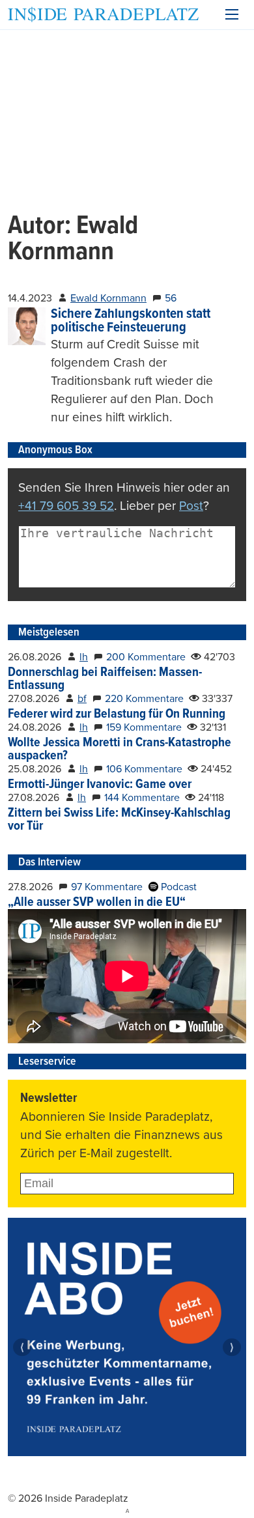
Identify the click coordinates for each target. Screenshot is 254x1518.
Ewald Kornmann (108, 298)
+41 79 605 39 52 (66, 505)
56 (170, 298)
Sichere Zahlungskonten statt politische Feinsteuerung (130, 321)
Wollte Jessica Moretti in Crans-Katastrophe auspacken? (119, 750)
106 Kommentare (144, 769)
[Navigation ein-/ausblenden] (232, 14)
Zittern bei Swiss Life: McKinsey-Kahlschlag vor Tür (119, 820)
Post (191, 505)
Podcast (177, 886)
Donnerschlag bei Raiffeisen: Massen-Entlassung (105, 679)
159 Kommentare (144, 727)
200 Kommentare (146, 657)
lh (83, 657)
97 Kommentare (107, 886)
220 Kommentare (144, 698)
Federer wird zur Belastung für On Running (116, 714)
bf (82, 698)
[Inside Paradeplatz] (103, 14)
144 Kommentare (142, 797)
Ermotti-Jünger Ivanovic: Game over (99, 784)
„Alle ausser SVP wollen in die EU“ (97, 902)
